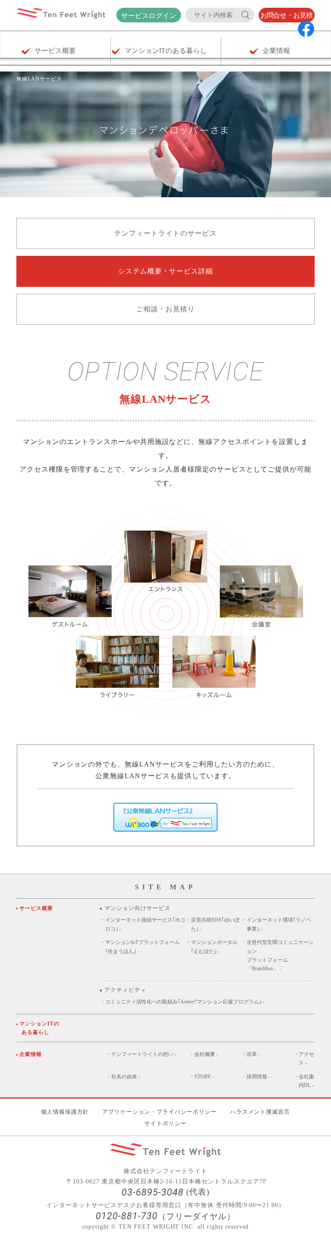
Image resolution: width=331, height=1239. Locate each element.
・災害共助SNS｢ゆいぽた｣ (213, 924)
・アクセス (304, 1058)
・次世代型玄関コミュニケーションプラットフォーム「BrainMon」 (277, 955)
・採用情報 (255, 1077)
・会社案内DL (304, 1081)
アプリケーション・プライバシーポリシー (159, 1112)
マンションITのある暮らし (40, 1028)
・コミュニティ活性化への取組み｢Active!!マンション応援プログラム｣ (182, 1002)
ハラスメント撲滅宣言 (260, 1112)
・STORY (201, 1077)
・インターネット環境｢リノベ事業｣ (276, 924)
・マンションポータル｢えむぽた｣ (211, 946)
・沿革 (250, 1054)
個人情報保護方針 (65, 1112)
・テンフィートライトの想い (141, 1054)
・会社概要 (203, 1054)
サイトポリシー (165, 1123)
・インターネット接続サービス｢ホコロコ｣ (142, 924)
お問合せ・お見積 (286, 15)
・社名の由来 (123, 1077)
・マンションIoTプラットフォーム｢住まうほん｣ (140, 946)
